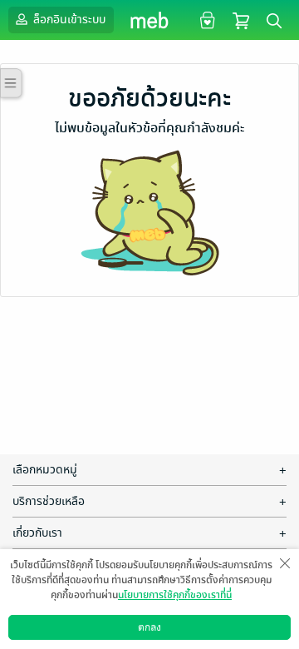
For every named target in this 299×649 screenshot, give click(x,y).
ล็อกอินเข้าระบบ (68, 19)
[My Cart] (240, 19)
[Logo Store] (150, 20)
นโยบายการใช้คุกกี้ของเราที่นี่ (175, 594)
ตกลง (149, 627)
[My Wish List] (205, 19)
